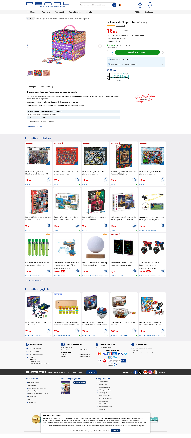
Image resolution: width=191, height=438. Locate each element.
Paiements (104, 348)
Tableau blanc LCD (117, 276)
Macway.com (102, 409)
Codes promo (32, 396)
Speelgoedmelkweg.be (105, 406)
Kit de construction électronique (150, 335)
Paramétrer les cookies (100, 430)
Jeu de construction (88, 335)
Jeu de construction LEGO (33, 335)
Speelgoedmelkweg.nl (105, 398)
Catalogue (149, 12)
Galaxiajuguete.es (104, 393)
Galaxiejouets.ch (103, 384)
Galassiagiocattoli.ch (105, 390)
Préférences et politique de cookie (38, 394)
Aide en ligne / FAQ (35, 348)
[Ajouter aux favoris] (162, 52)
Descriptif (32, 86)
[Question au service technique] (115, 70)
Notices (30, 399)
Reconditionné (74, 12)
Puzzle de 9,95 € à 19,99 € (34, 126)
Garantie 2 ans (137, 350)
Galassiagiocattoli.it (104, 395)
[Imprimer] (112, 70)
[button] (136, 59)
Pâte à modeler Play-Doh (62, 335)
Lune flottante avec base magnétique (94, 276)
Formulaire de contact (36, 354)
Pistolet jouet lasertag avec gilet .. (150, 276)
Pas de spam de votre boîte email (143, 353)
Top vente (46, 12)
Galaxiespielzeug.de (104, 381)
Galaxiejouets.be (103, 401)
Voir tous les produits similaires (34, 280)
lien (138, 420)
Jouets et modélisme (50, 19)
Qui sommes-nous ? (34, 382)
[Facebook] (108, 70)
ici (143, 425)
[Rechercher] (114, 5)
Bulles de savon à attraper (34, 276)
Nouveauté (59, 12)
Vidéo (137, 12)
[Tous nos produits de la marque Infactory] (145, 97)
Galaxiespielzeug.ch (104, 387)
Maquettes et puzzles (82, 19)
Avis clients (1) (47, 86)
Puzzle (27, 185)
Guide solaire (32, 402)
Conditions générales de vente (37, 388)
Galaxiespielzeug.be (104, 404)
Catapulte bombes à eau (147, 230)
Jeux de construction (66, 19)
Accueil (38, 19)
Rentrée (88, 12)
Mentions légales (33, 391)
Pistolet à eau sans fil (61, 276)
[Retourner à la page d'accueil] (47, 5)
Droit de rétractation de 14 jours (142, 348)
